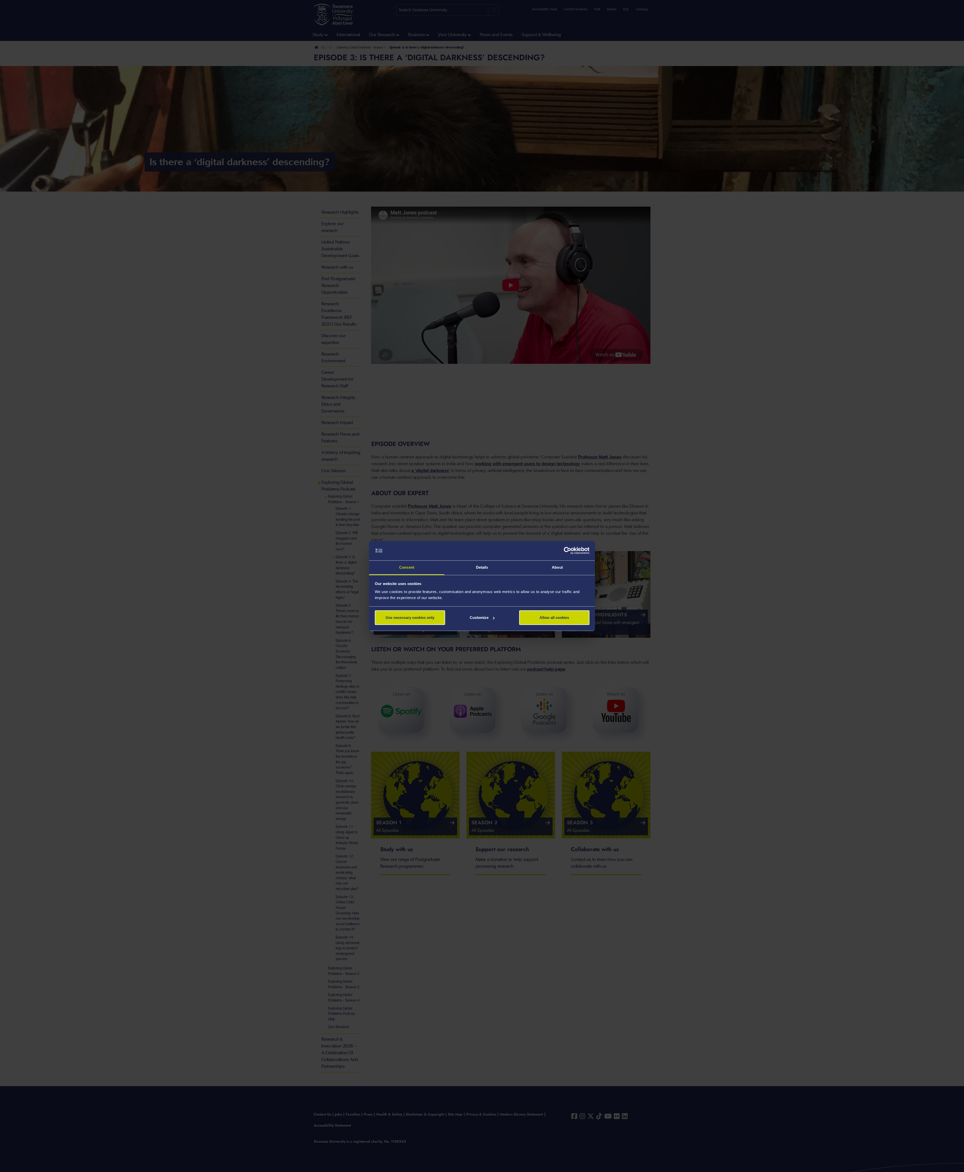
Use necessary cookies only (410, 617)
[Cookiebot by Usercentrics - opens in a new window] (567, 551)
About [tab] (557, 567)
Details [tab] (482, 567)
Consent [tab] (406, 567)
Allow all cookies (554, 617)
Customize (479, 617)
